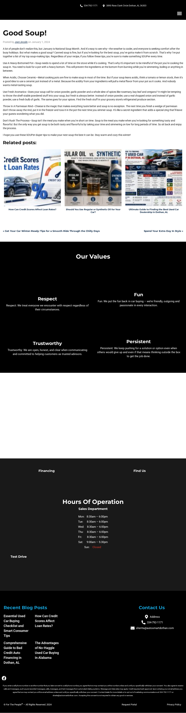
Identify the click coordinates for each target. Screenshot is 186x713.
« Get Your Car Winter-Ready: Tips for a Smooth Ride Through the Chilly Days (51, 230)
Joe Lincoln (21, 42)
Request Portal (129, 704)
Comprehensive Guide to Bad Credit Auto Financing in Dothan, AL (15, 652)
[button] (179, 13)
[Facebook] (4, 678)
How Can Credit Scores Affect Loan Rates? (46, 621)
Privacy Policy (174, 704)
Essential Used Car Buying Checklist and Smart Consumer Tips (16, 626)
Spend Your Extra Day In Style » (163, 230)
